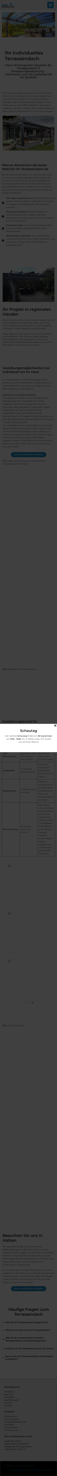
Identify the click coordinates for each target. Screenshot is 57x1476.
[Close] (54, 3)
